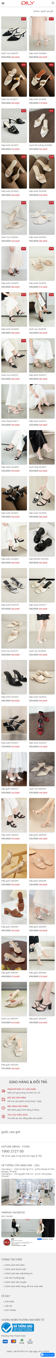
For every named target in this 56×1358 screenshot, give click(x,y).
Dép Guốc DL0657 (10, 145)
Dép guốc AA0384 (37, 972)
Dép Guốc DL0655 (10, 283)
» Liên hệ (7, 1305)
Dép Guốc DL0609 (10, 467)
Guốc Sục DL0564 (37, 650)
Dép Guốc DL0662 (10, 191)
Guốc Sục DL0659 (9, 237)
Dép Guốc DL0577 (37, 604)
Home (36, 11)
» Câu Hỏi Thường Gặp (14, 1277)
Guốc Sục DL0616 (9, 375)
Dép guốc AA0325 (9, 788)
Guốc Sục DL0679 (9, 53)
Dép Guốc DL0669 (37, 53)
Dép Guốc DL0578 (10, 604)
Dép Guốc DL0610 (37, 421)
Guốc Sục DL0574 (9, 650)
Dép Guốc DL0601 (10, 513)
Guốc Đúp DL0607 (37, 467)
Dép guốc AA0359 (37, 1018)
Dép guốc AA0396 (37, 880)
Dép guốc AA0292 (9, 1064)
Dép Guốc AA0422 (10, 834)
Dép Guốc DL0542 (10, 696)
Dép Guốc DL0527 (10, 742)
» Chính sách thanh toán (14, 1269)
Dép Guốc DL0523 (37, 742)
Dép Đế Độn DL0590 (39, 558)
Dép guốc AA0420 (37, 834)
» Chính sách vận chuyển (15, 1282)
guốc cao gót (47, 11)
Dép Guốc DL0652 (37, 283)
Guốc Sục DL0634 (37, 329)
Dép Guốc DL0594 (37, 513)
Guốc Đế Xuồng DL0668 (40, 145)
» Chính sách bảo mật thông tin (18, 1273)
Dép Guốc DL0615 (37, 375)
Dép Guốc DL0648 (10, 329)
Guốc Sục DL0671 (9, 99)
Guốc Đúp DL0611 (10, 421)
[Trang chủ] (28, 3)
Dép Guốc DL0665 (37, 99)
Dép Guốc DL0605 (10, 558)
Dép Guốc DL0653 (37, 237)
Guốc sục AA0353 (9, 1018)
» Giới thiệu (8, 1301)
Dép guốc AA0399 (9, 880)
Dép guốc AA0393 (37, 926)
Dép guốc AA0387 (9, 972)
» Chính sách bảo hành (14, 1265)
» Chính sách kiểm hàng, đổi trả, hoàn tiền (23, 1286)
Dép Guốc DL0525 (37, 696)
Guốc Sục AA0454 (37, 788)
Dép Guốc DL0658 (37, 191)
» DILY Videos (9, 1310)
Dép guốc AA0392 (9, 926)
